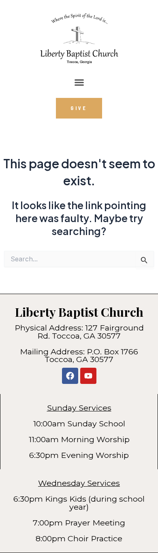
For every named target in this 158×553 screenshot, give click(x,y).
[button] (79, 82)
